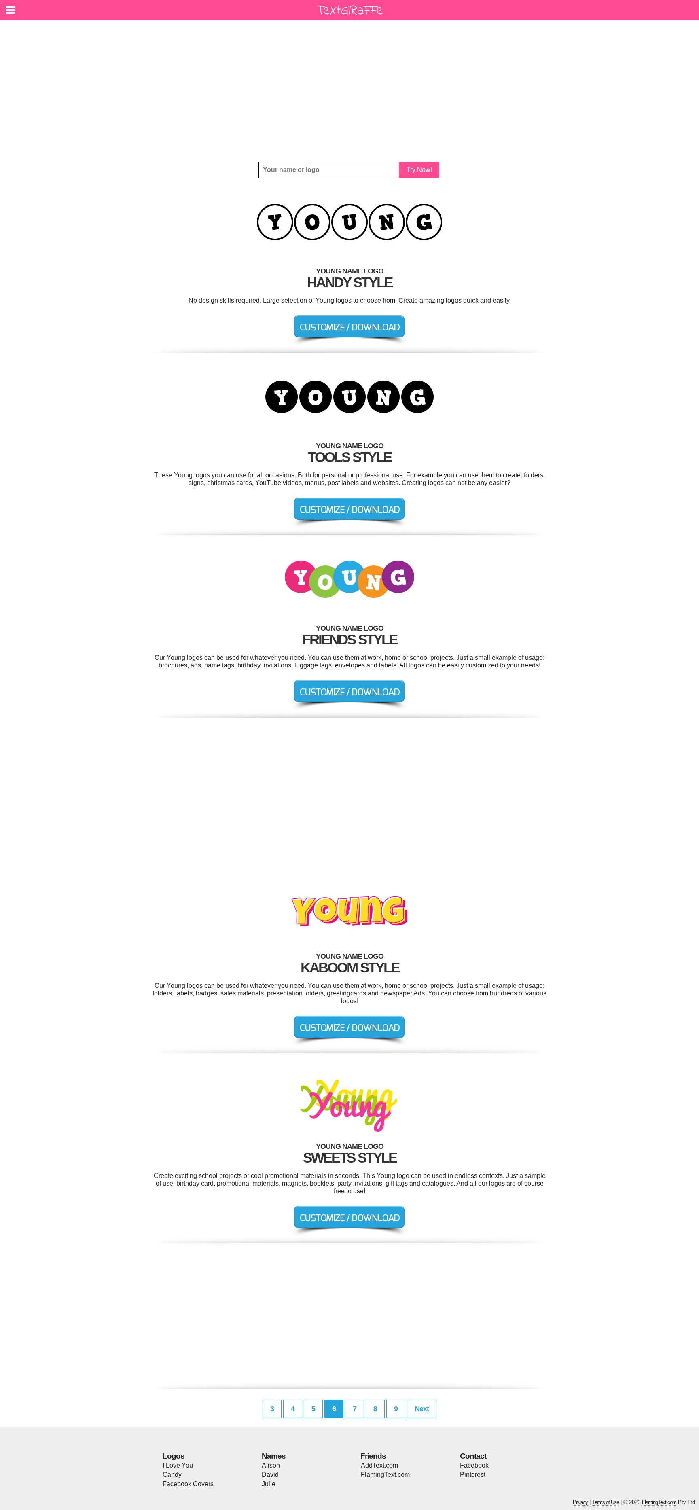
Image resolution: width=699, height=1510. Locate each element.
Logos (173, 1456)
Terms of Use (605, 1502)
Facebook (474, 1465)
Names (274, 1456)
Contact (473, 1456)
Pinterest (472, 1474)
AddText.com (379, 1465)
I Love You (178, 1465)
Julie (268, 1483)
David (270, 1474)
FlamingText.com (385, 1474)
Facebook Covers (188, 1483)
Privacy (580, 1502)
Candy (172, 1474)
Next (422, 1409)
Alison (271, 1465)
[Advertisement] (349, 91)
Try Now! (419, 169)
